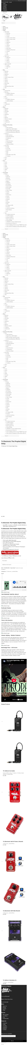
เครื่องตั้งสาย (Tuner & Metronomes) (13, 221)
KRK (7, 153)
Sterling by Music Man (9, 86)
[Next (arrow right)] (3, 1044)
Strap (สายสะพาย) (10, 218)
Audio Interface (9, 127)
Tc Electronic (7, 104)
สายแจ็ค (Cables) (9, 215)
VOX (5, 87)
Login (4, 20)
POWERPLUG (21, 641)
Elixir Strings (8, 187)
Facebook (5, 4)
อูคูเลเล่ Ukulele (8, 63)
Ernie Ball (6, 111)
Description (4, 560)
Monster (8, 202)
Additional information (6, 564)
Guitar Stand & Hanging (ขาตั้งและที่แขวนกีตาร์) (16, 226)
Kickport (8, 199)
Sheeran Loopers (8, 118)
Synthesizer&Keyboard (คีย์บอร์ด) (13, 132)
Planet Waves (9, 209)
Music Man (8, 48)
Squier (7, 43)
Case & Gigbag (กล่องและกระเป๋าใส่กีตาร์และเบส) (16, 224)
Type (6, 212)
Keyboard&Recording (7, 773)
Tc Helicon (7, 120)
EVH (7, 54)
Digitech (6, 109)
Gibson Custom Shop (10, 39)
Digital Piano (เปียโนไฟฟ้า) (11, 129)
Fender (7, 36)
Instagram (5, 10)
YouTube (5, 7)
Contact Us (18, 567)
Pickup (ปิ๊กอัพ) (9, 220)
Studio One (8, 150)
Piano (6, 157)
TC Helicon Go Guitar (9, 771)
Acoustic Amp (7, 90)
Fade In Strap (9, 190)
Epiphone (8, 42)
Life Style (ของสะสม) (10, 214)
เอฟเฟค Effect (15, 571)
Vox (7, 52)
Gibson (7, 40)
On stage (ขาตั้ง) (9, 205)
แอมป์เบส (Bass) (9, 94)
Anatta (7, 175)
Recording (7, 145)
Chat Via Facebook (22, 0)
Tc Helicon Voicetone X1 (9, 980)
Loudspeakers (9, 142)
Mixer (7, 139)
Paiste (6, 166)
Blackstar (8, 33)
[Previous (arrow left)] (1, 1044)
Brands (6, 173)
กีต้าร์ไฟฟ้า (7, 31)
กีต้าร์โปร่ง (7, 56)
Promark (6, 168)
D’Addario (8, 182)
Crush (6, 162)
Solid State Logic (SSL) (11, 154)
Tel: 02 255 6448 (4, 2)
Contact (4, 1008)
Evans (6, 163)
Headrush (7, 114)
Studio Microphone (10, 136)
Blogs (4, 1010)
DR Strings (8, 184)
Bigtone (7, 181)
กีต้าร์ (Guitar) (6, 1014)
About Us (5, 1006)
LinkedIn (4, 6)
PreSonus (7, 133)
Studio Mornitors (9, 141)
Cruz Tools (8, 179)
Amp (4, 1017)
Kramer (7, 46)
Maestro (6, 117)
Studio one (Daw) (9, 144)
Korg (6, 102)
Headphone (8, 138)
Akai (5, 159)
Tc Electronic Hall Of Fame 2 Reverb (13, 841)
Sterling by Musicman (10, 49)
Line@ (10, 2)
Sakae (6, 169)
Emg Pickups (9, 185)
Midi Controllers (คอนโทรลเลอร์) (12, 130)
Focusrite (8, 148)
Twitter (4, 3)
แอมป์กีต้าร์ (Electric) (10, 93)
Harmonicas (8, 194)
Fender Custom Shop (10, 37)
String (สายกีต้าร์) (9, 217)
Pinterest (5, 8)
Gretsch (8, 51)
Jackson (8, 45)
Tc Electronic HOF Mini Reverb (11, 910)
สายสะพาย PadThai (10, 208)
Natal (7, 203)
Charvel (8, 34)
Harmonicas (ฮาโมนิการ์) (11, 223)
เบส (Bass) (5, 1015)
